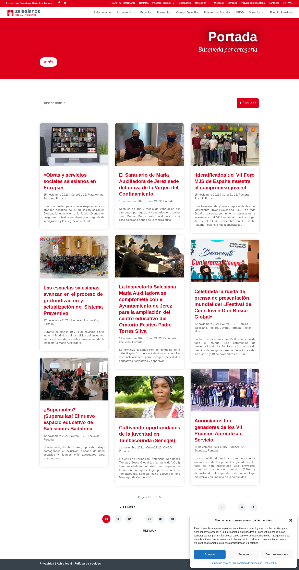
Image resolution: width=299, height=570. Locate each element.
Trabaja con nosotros (252, 3)
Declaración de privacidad (247, 563)
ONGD (240, 12)
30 (161, 519)
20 (149, 519)
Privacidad (47, 563)
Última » (149, 530)
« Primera (128, 507)
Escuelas (146, 12)
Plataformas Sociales (217, 12)
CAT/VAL (288, 3)
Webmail (219, 3)
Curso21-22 (78, 194)
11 (117, 519)
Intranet (232, 3)
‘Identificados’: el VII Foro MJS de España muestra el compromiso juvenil (224, 181)
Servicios (255, 12)
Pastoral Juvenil (161, 3)
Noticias (144, 3)
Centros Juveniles (187, 12)
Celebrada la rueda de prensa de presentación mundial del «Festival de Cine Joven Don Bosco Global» (222, 304)
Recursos (200, 3)
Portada (61, 198)
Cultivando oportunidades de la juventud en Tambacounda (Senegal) (149, 434)
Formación (91, 320)
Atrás (48, 62)
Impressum (270, 563)
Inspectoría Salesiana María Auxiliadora (29, 3)
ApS (224, 446)
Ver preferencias (277, 554)
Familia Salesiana (281, 12)
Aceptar (210, 554)
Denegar (243, 554)
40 (172, 519)
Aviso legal (64, 563)
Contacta (273, 3)
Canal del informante (123, 3)
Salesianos (101, 12)
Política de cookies (221, 563)
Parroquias (164, 12)
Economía (169, 338)
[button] (291, 520)
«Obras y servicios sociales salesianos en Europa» (70, 181)
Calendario (185, 3)
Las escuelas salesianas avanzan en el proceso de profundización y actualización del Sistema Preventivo (73, 300)
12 (129, 519)
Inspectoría (124, 12)
